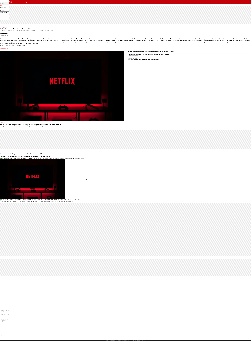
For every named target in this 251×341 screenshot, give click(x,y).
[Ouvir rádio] (11, 2)
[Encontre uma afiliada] (9, 2)
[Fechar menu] (4, 1)
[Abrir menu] (2, 2)
